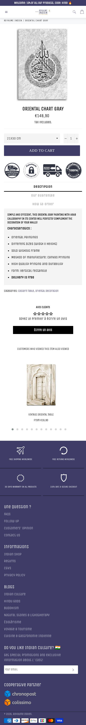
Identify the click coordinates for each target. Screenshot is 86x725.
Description (43, 186)
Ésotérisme (12, 622)
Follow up (11, 521)
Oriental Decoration (46, 291)
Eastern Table (26, 291)
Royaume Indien (22, 714)
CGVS (7, 568)
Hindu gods (12, 601)
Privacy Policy (14, 575)
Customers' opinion (18, 528)
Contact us (12, 535)
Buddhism (11, 608)
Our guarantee (43, 195)
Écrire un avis (43, 330)
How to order (43, 204)
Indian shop (12, 554)
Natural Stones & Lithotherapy (26, 615)
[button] (12, 429)
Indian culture (15, 594)
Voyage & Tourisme (18, 629)
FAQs (7, 514)
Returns (10, 561)
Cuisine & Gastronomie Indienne (27, 636)
